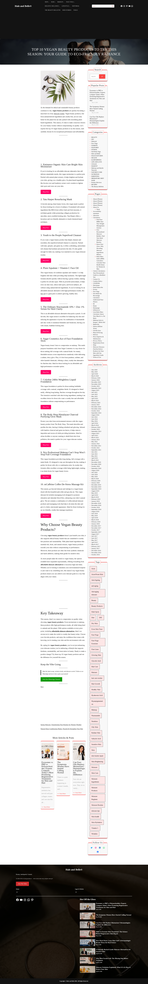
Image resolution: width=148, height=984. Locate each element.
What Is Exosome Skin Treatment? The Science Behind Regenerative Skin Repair (111, 933)
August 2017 (95, 534)
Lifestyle (94, 164)
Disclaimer (96, 285)
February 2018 (95, 522)
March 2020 (95, 478)
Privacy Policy (97, 341)
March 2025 (95, 400)
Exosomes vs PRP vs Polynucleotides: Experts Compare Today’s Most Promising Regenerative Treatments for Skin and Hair (97, 95)
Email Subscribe (98, 287)
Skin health (95, 817)
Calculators (96, 217)
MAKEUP (94, 166)
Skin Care (94, 773)
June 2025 (94, 394)
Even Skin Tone (96, 629)
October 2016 (95, 554)
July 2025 (94, 392)
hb (94, 304)
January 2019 (95, 501)
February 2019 (95, 499)
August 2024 (95, 415)
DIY (92, 139)
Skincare (94, 767)
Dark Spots (95, 612)
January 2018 (95, 524)
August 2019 (95, 491)
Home (95, 306)
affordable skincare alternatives (63, 631)
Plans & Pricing (98, 332)
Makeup (94, 710)
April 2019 (94, 495)
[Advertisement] (74, 25)
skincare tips (95, 811)
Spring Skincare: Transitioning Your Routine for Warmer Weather (61, 725)
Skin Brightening (97, 761)
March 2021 (95, 460)
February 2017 (95, 546)
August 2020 (95, 470)
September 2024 (96, 413)
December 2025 (96, 382)
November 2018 (96, 505)
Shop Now (46, 192)
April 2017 (94, 542)
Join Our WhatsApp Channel (51, 679)
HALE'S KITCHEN (97, 156)
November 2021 (96, 446)
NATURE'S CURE (96, 172)
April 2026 (94, 374)
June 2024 (94, 419)
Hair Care (94, 667)
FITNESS (94, 149)
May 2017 (94, 540)
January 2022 (95, 444)
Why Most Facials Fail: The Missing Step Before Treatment (112, 959)
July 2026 (94, 370)
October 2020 (95, 466)
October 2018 (95, 507)
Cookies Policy (97, 281)
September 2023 (96, 431)
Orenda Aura (97, 330)
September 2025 (96, 388)
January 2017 (95, 548)
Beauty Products (97, 606)
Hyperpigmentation (97, 702)
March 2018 (95, 520)
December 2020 (96, 462)
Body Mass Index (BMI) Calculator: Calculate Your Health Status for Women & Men (101, 263)
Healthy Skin (95, 689)
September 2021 (96, 450)
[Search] (112, 6)
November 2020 (96, 464)
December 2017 (96, 526)
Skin (93, 750)
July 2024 (94, 417)
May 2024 (94, 421)
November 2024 (96, 409)
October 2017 (95, 530)
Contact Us (96, 279)
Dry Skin (94, 623)
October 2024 (95, 411)
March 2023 (95, 437)
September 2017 (96, 532)
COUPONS (96, 283)
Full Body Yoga (96, 151)
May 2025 (94, 396)
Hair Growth (95, 684)
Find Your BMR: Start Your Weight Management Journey (100, 224)
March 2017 (95, 544)
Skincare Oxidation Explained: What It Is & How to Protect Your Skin (113, 968)
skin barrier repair (97, 756)
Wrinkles (94, 834)
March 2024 (95, 425)
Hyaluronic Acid (97, 695)
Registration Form (98, 343)
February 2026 (95, 378)
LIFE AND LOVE (96, 162)
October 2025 (95, 386)
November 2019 (96, 487)
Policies (95, 334)
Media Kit (96, 324)
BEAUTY (94, 137)
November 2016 (96, 552)
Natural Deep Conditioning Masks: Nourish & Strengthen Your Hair (62, 729)
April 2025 (94, 398)
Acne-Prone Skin (97, 574)
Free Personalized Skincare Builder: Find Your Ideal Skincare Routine (101, 236)
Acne (93, 569)
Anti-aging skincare (95, 593)
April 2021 (94, 458)
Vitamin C (94, 828)
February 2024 (95, 427)
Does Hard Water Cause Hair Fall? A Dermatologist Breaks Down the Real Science (113, 941)
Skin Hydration (96, 822)
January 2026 (95, 380)
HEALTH (94, 158)
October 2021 (95, 448)
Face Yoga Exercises (94, 642)
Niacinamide (95, 715)
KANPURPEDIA (96, 160)
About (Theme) (97, 199)
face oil (43, 294)
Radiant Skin (95, 733)
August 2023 (95, 433)
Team (98, 209)
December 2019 (96, 485)
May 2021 (94, 456)
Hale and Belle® (23, 6)
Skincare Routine (97, 805)
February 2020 (95, 481)
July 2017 (94, 536)
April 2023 (94, 435)
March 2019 (95, 497)
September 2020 (96, 468)
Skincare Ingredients (95, 780)
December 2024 (96, 407)
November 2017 (96, 528)
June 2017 (94, 538)
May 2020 (94, 476)
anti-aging (94, 586)
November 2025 (96, 384)
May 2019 (94, 493)
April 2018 (94, 517)
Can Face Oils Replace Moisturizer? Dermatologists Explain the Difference (97, 120)
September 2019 (96, 489)
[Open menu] (17, 892)
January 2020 (95, 483)
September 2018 (96, 509)
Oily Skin (94, 727)
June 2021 (94, 454)
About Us (96, 207)
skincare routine (59, 114)
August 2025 (95, 390)
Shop (94, 345)
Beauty (93, 600)
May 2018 (94, 515)
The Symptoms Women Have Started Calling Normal (97, 108)
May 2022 (94, 441)
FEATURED (95, 147)
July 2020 (94, 472)
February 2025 (95, 402)
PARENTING (95, 176)
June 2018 (94, 513)
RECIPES (94, 184)
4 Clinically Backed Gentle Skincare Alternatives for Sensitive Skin (113, 950)
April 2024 (94, 423)
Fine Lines (95, 649)
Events (95, 289)
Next (42, 687)
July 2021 (94, 452)
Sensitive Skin (96, 744)
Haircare (94, 672)
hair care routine (96, 678)
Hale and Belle (95, 154)
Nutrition (94, 721)
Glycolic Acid (96, 661)
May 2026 (94, 372)
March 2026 (95, 376)
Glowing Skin (96, 655)
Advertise (96, 215)
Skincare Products (94, 789)
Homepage (96, 308)
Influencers (96, 310)
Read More (47, 807)
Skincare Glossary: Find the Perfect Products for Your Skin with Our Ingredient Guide (99, 351)
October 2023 (95, 429)
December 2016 (96, 550)
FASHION (94, 145)
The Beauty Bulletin (97, 186)
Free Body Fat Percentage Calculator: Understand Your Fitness (98, 298)
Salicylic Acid (96, 739)
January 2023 (95, 439)
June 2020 (94, 474)
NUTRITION (95, 174)
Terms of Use (97, 357)
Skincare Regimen (94, 797)
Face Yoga (94, 143)
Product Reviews (96, 182)
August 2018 (95, 511)
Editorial (94, 141)
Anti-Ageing (95, 580)
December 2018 (96, 503)
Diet (92, 617)
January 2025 (95, 404)
